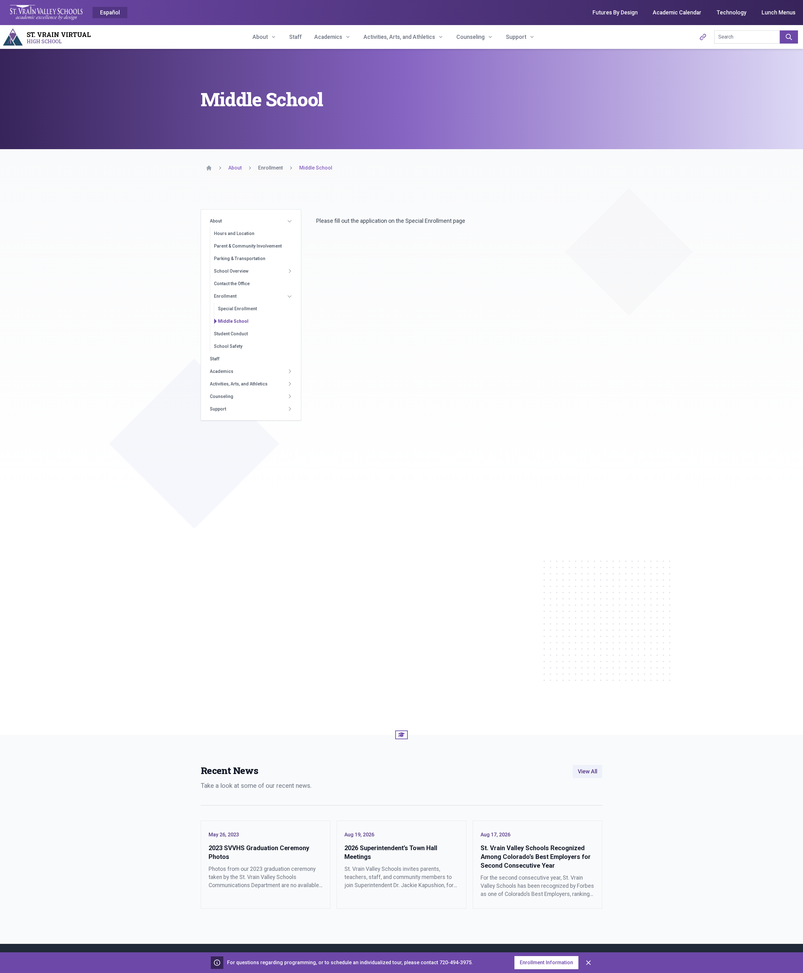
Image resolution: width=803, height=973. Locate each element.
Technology (731, 12)
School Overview (231, 271)
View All (587, 771)
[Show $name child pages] (289, 221)
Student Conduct (231, 333)
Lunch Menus (778, 12)
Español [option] (110, 12)
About (216, 220)
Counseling (221, 396)
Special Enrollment (237, 308)
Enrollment (225, 296)
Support (218, 408)
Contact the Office (232, 283)
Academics (221, 371)
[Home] (209, 168)
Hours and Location (234, 233)
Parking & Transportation (239, 258)
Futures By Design (615, 12)
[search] (789, 37)
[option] (110, 13)
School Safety (228, 346)
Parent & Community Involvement (248, 245)
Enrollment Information (546, 962)
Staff (295, 37)
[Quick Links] (703, 37)
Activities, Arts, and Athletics (239, 383)
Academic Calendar (677, 12)
